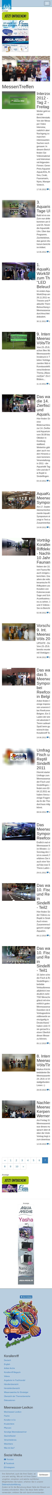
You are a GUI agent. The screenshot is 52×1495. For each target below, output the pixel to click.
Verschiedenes (10, 1439)
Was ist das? (9, 1447)
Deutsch (7, 1360)
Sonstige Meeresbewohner (15, 1431)
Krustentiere (9, 1423)
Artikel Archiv (9, 1368)
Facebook (9, 1463)
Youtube (10, 1459)
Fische (7, 1415)
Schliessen (43, 1474)
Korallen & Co (10, 1419)
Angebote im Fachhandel (14, 1380)
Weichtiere (8, 1443)
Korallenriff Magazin (12, 1372)
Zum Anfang (26, 1297)
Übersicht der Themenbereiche (17, 1396)
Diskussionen (9, 1400)
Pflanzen (7, 1427)
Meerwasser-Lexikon (12, 1411)
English (7, 1364)
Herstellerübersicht (12, 1388)
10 (17, 1166)
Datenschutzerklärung (11, 1484)
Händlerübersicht (11, 1384)
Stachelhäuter (10, 1435)
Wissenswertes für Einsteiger (16, 1392)
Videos (7, 1376)
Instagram (10, 1467)
